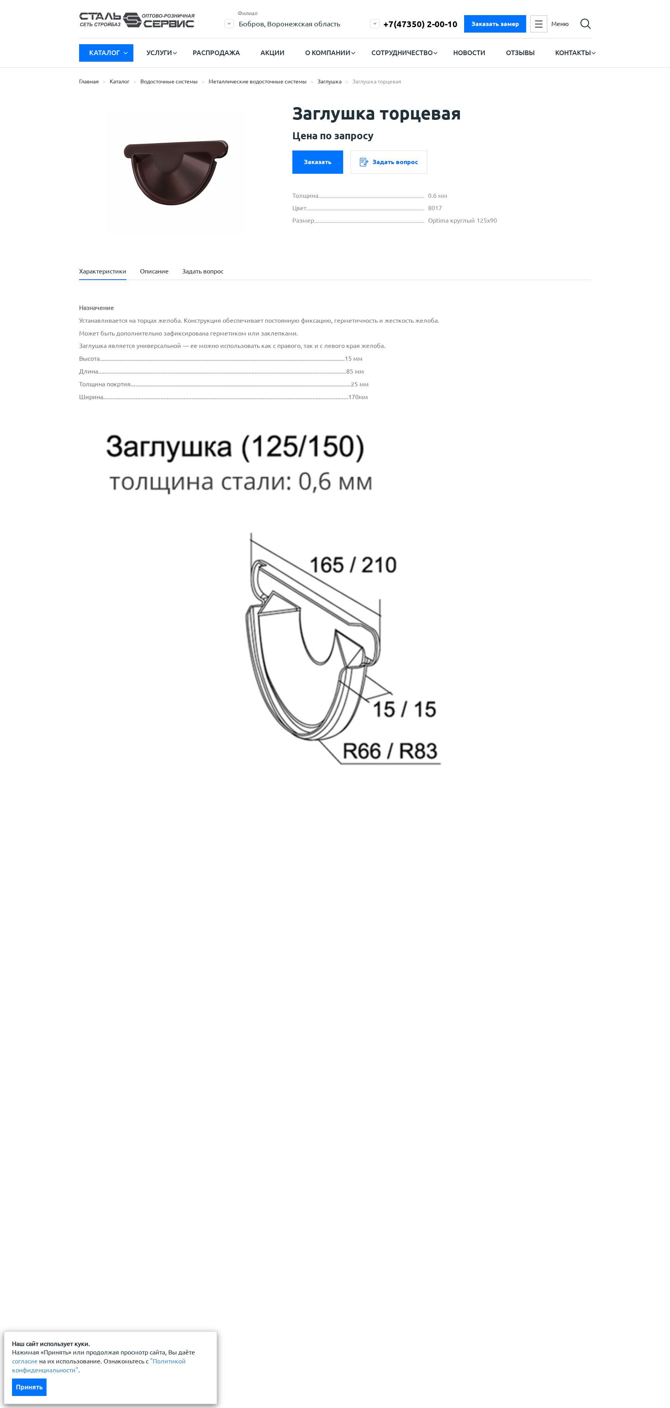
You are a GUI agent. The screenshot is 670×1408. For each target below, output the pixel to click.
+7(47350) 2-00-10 (420, 24)
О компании (328, 52)
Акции (273, 52)
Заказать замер (495, 23)
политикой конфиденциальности (146, 969)
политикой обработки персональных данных (163, 946)
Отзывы (520, 52)
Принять (29, 1387)
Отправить (276, 1008)
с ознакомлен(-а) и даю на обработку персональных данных (186, 950)
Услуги (159, 52)
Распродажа (216, 52)
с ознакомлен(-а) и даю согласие (190, 969)
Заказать (318, 161)
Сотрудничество (402, 52)
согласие (25, 1361)
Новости (469, 52)
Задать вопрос (395, 161)
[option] (176, 173)
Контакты (573, 52)
